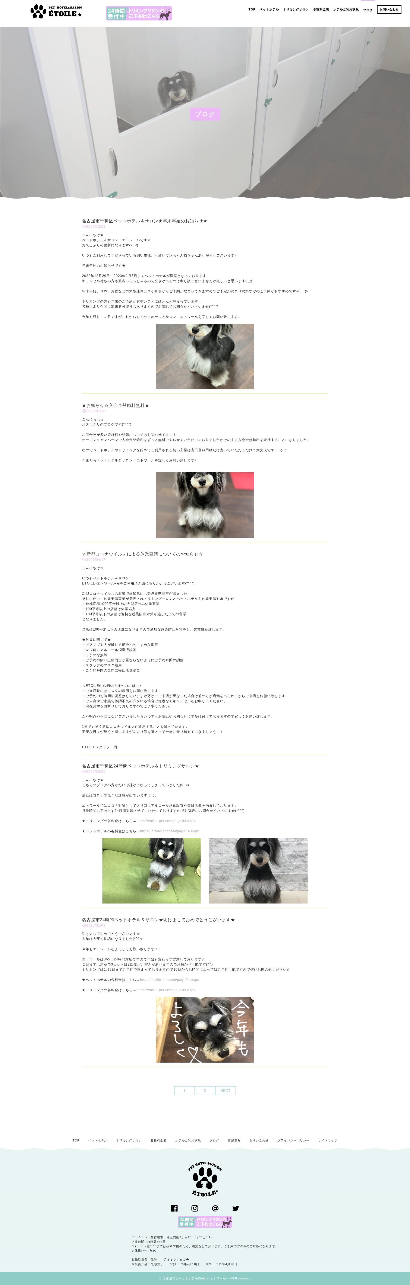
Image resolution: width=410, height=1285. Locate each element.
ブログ (214, 1140)
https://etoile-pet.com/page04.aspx (169, 831)
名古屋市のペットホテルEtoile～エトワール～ (196, 1278)
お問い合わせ (259, 1140)
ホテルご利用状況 (188, 1140)
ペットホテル (97, 1140)
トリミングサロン (129, 1140)
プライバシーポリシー (293, 1140)
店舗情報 (234, 1140)
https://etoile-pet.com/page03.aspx (165, 821)
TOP (76, 1140)
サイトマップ (327, 1140)
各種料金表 (159, 1140)
